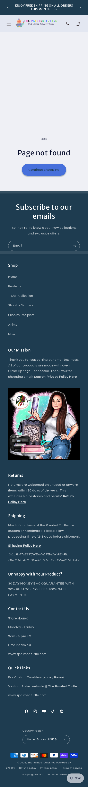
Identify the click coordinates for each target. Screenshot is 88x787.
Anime (12, 324)
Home (12, 276)
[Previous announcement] (7, 7)
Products (14, 286)
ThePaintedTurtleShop (42, 763)
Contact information (57, 774)
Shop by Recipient (21, 315)
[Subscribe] (75, 246)
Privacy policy (49, 768)
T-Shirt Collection (20, 295)
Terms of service (71, 768)
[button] (8, 23)
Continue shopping (44, 169)
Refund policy (27, 768)
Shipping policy (31, 774)
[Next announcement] (80, 7)
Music (12, 334)
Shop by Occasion (21, 305)
